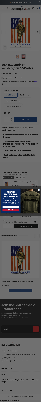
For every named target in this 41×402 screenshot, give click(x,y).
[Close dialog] (39, 190)
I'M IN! (10, 210)
